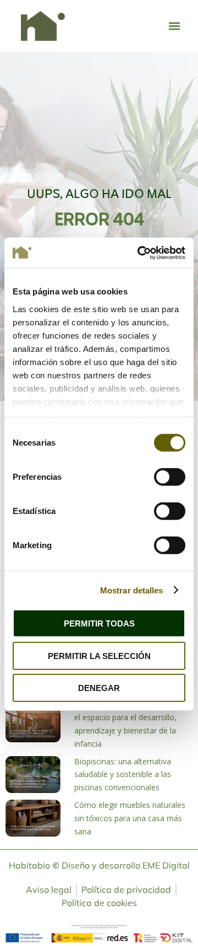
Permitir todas (99, 623)
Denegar (99, 688)
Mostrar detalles (131, 589)
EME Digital (166, 865)
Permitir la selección (99, 655)
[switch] (169, 477)
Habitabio (34, 865)
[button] (174, 26)
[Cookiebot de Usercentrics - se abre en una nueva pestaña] (139, 252)
